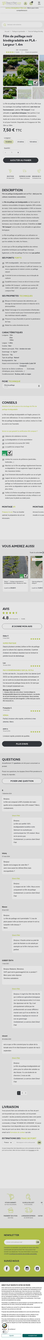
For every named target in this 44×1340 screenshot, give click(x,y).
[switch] (4, 1332)
